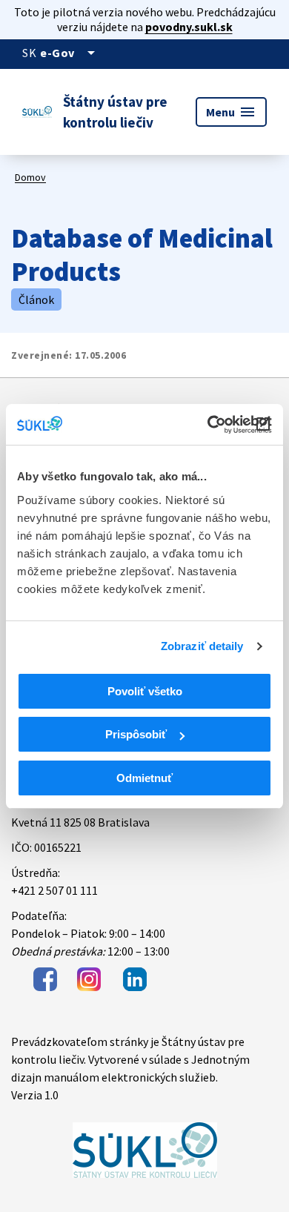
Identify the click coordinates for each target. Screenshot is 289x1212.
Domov (30, 177)
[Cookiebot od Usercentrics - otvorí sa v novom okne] (208, 424)
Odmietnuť (144, 778)
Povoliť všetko (144, 691)
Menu (231, 112)
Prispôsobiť (136, 734)
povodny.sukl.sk (189, 26)
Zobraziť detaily (202, 646)
